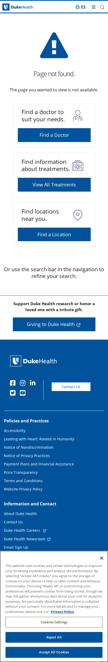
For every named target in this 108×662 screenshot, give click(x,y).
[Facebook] (14, 384)
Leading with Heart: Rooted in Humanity (39, 438)
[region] (54, 606)
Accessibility (14, 430)
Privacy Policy (62, 611)
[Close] (101, 558)
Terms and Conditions (23, 480)
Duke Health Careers (22, 530)
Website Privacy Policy (23, 489)
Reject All (54, 637)
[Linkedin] (34, 384)
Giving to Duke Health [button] (51, 324)
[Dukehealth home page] (13, 7)
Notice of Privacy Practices (27, 455)
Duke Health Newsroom (24, 538)
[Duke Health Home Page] (34, 361)
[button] (81, 7)
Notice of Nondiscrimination (28, 447)
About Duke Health (20, 513)
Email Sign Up (16, 547)
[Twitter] (14, 394)
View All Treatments (54, 184)
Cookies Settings (54, 622)
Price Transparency (21, 472)
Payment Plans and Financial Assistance (39, 464)
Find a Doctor (54, 135)
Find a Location (54, 234)
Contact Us (71, 386)
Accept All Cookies (54, 652)
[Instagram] (24, 384)
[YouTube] (24, 394)
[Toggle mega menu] (93, 7)
